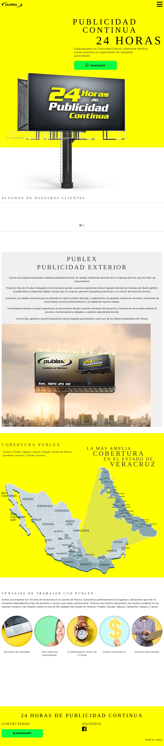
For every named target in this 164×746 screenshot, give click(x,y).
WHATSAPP (97, 65)
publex (159, 739)
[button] (80, 225)
